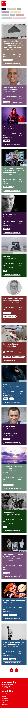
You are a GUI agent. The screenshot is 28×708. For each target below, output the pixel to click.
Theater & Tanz (6, 18)
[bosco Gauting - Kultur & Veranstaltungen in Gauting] (3, 3)
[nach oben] (25, 705)
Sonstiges (20, 15)
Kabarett (5, 12)
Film (19, 9)
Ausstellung (11, 9)
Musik (12, 15)
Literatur (5, 15)
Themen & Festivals (19, 18)
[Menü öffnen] (25, 3)
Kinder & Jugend (15, 12)
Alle (3, 9)
